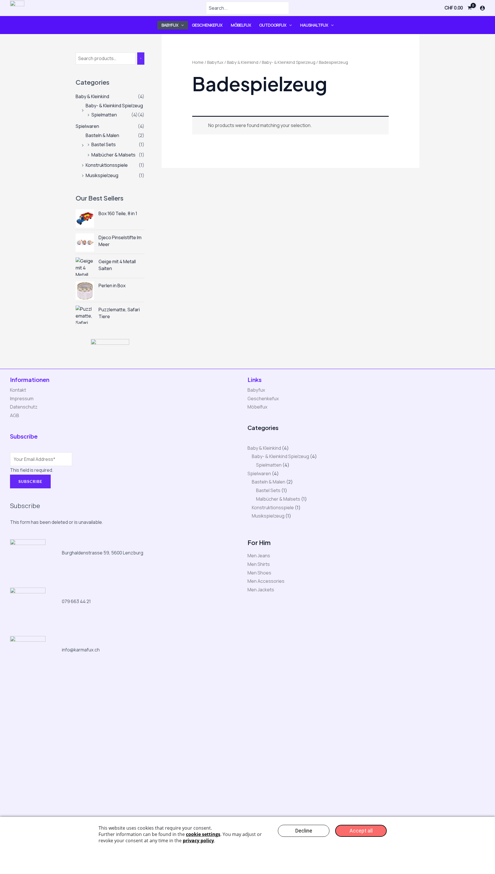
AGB (14, 415)
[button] (181, 25)
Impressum (22, 398)
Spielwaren (87, 126)
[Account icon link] (482, 8)
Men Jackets (260, 589)
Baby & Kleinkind (92, 96)
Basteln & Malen (102, 135)
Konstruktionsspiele (107, 165)
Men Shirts (258, 564)
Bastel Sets (103, 144)
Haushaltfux (314, 25)
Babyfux (170, 25)
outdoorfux (272, 25)
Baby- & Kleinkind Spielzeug (114, 105)
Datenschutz (24, 407)
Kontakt (18, 390)
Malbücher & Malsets (113, 155)
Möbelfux (241, 25)
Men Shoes (259, 573)
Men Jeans (258, 555)
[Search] (140, 58)
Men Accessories (265, 581)
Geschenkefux (207, 25)
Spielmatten (104, 115)
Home (198, 62)
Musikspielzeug (102, 175)
